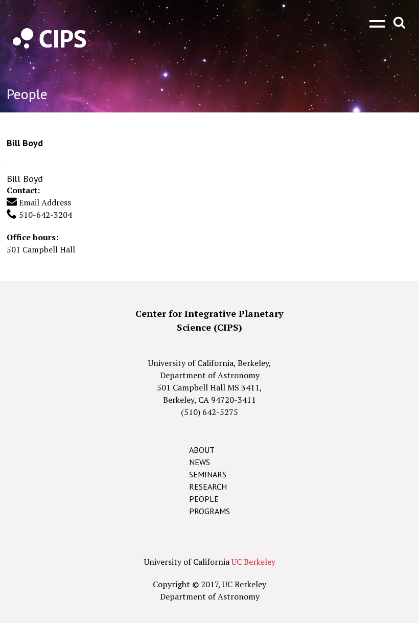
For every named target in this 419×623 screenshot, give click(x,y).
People (204, 499)
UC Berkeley (253, 561)
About (202, 450)
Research (208, 486)
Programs (209, 511)
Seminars (207, 474)
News (199, 462)
